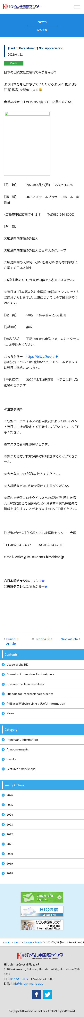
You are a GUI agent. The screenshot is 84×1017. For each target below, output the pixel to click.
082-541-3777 (19, 979)
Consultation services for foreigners (30, 674)
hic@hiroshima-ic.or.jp (28, 983)
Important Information (22, 739)
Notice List (44, 639)
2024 (10, 814)
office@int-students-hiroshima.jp (39, 556)
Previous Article (12, 641)
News (10, 713)
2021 (10, 844)
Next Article (69, 639)
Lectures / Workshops (21, 769)
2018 (10, 873)
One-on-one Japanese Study (25, 684)
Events (11, 759)
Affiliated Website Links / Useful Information (36, 703)
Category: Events (33, 942)
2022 (10, 834)
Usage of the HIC (18, 664)
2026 (10, 795)
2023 (10, 824)
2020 (10, 854)
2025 (10, 805)
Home (6, 942)
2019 (10, 863)
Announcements (18, 749)
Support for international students (30, 694)
